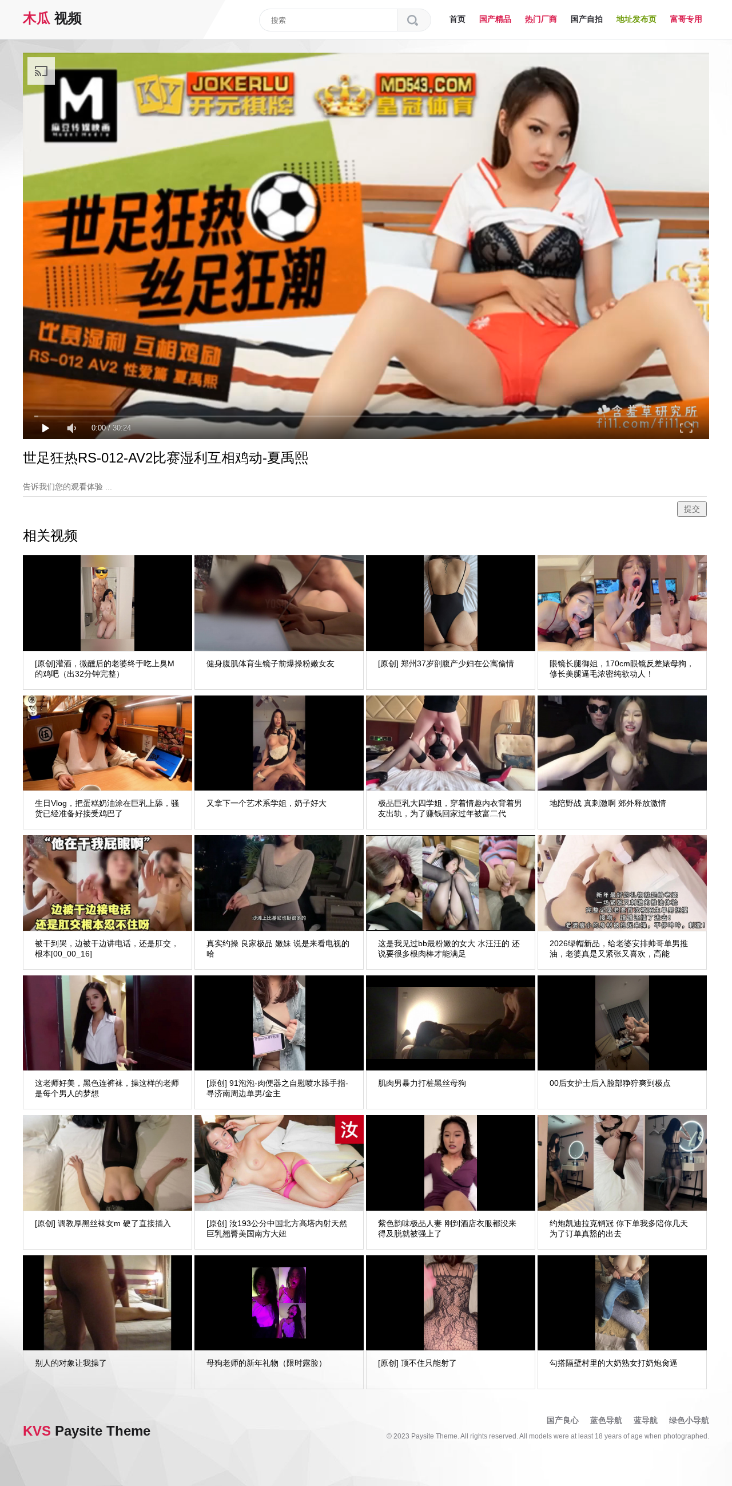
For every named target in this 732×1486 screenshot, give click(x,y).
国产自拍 (587, 18)
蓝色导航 (606, 1420)
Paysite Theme (86, 1430)
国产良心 (563, 1420)
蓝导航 (646, 1420)
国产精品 (495, 18)
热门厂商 (541, 18)
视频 (52, 18)
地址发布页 (636, 18)
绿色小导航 (689, 1420)
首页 (457, 18)
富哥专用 (686, 18)
